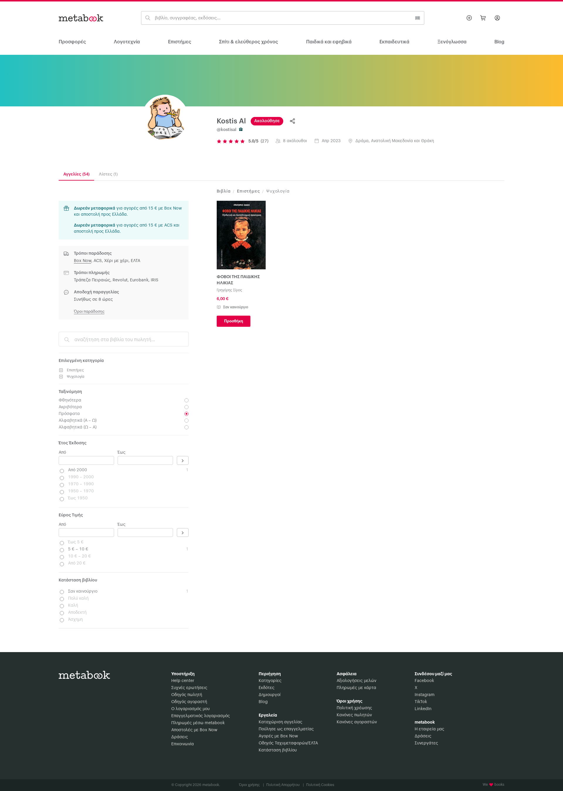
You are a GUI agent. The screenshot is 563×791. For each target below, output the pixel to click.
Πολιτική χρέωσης (354, 708)
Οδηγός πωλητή (186, 695)
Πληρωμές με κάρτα (356, 688)
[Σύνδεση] (497, 18)
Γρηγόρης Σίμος (229, 290)
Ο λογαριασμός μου (190, 709)
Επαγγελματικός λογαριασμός (200, 716)
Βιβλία (224, 191)
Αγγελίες (76, 174)
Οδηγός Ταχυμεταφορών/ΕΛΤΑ (288, 743)
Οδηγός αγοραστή (189, 702)
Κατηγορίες (270, 681)
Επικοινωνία (182, 744)
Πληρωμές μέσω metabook (198, 723)
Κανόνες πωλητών (354, 715)
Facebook (424, 681)
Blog (263, 702)
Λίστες (108, 174)
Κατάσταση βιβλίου (278, 750)
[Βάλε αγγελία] (469, 18)
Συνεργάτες (426, 743)
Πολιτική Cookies (320, 785)
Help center (182, 681)
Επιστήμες (179, 42)
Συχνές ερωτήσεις (189, 688)
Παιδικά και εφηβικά (329, 42)
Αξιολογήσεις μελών (356, 681)
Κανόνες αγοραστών (357, 722)
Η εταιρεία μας (429, 729)
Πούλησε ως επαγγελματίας (286, 729)
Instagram (425, 695)
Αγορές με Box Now (278, 736)
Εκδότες (266, 688)
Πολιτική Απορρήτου (285, 785)
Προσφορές (72, 42)
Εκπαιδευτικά (394, 42)
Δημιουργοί (270, 695)
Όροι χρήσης (251, 785)
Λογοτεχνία (127, 42)
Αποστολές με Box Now (194, 730)
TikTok (421, 702)
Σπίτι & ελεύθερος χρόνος (248, 42)
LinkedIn (423, 709)
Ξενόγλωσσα (452, 42)
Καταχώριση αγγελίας (280, 722)
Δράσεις (179, 737)
